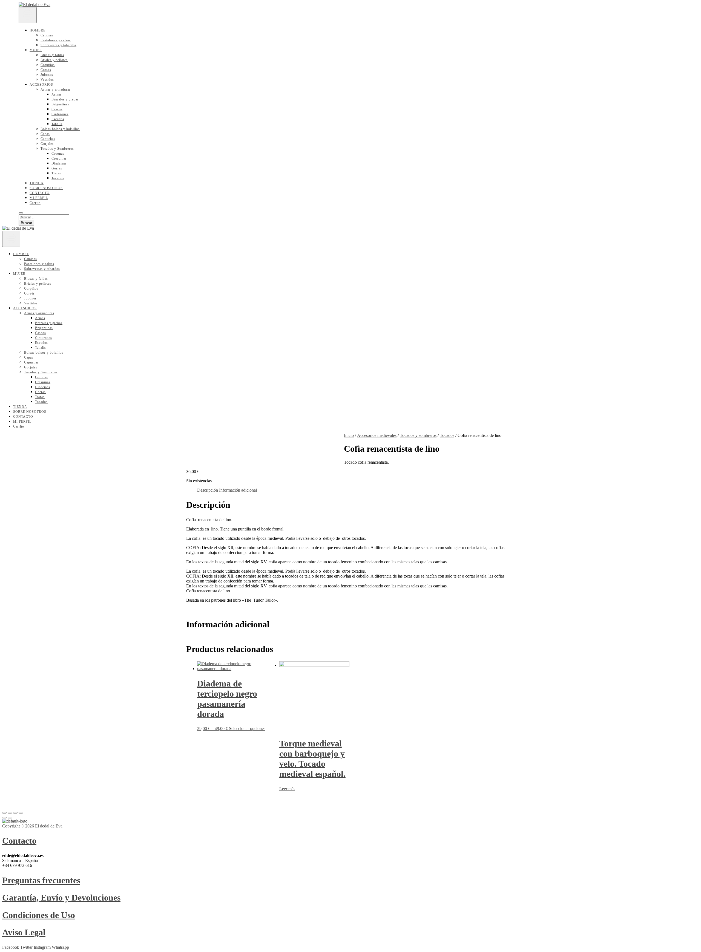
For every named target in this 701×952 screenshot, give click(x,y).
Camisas (47, 35)
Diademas (59, 163)
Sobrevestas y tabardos (58, 45)
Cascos (56, 109)
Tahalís (56, 124)
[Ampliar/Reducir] (4, 812)
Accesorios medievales (377, 435)
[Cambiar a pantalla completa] (10, 812)
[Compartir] (15, 812)
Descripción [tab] (207, 490)
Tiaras (56, 173)
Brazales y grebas (65, 99)
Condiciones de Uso (38, 915)
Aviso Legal (23, 932)
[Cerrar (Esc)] (21, 812)
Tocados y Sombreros (57, 149)
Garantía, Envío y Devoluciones (61, 897)
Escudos (57, 119)
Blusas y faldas (52, 55)
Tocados (57, 178)
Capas (45, 134)
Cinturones (59, 114)
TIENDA (37, 183)
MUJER (36, 50)
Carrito (35, 203)
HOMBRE (37, 30)
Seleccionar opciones (247, 728)
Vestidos (47, 80)
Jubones (47, 75)
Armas (56, 94)
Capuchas (48, 139)
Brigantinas (60, 104)
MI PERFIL (39, 198)
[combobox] (350, 578)
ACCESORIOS (41, 84)
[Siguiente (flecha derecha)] (10, 817)
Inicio (349, 435)
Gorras (56, 168)
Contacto (19, 841)
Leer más (287, 788)
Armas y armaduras (56, 89)
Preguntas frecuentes (41, 880)
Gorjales (47, 144)
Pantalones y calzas (56, 40)
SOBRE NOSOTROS (46, 188)
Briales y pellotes (54, 60)
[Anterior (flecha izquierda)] (4, 817)
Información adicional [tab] (238, 490)
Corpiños (48, 65)
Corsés (46, 70)
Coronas (57, 153)
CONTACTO (40, 193)
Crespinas (59, 158)
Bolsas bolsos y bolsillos (60, 129)
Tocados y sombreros (418, 435)
